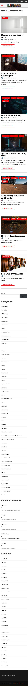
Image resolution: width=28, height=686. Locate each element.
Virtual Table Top (5, 487)
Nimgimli (3, 505)
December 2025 (5, 588)
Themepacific (22, 683)
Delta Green (4, 343)
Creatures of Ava (5, 332)
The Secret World (5, 465)
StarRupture (4, 443)
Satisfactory (4, 421)
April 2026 (3, 573)
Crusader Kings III (5, 336)
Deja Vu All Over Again (12, 273)
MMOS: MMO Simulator (7, 398)
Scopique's (14, 683)
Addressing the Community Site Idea (10, 538)
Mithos (3, 395)
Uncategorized (6, 98)
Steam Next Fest (5, 454)
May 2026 (3, 569)
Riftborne (3, 417)
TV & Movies (4, 476)
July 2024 (3, 647)
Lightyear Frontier (5, 384)
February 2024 (4, 665)
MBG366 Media (5, 533)
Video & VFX (5, 181)
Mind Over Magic (5, 391)
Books (3, 328)
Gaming (4, 56)
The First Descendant (6, 461)
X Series (3, 494)
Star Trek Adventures (6, 432)
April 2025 (3, 617)
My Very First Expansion (13, 236)
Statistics (3, 450)
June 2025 (3, 610)
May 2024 (3, 654)
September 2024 (5, 640)
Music (2, 402)
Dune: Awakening (5, 354)
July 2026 (3, 562)
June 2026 (3, 566)
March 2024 (4, 662)
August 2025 (4, 603)
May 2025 (3, 614)
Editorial (5, 17)
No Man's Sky (4, 410)
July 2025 (3, 606)
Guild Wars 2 (4, 373)
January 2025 (4, 629)
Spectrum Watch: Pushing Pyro (13, 154)
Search (3, 293)
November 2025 (5, 592)
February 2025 (4, 625)
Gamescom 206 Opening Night (8, 519)
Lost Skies (3, 387)
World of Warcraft (21, 218)
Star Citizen (5, 136)
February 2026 (4, 580)
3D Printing (4, 310)
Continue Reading (7, 45)
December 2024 (5, 632)
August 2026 (4, 558)
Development (4, 347)
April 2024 (3, 658)
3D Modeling (22, 178)
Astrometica (5, 101)
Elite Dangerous (5, 361)
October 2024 (4, 636)
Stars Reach (4, 446)
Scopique (5, 39)
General (3, 369)
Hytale (3, 380)
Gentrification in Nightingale (9, 74)
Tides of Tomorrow (6, 469)
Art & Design (14, 178)
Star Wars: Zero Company (7, 439)
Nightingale (11, 56)
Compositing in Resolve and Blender (12, 196)
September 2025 (5, 599)
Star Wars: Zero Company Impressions (10, 510)
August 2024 (4, 643)
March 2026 (4, 577)
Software (3, 424)
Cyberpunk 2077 (5, 339)
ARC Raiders (4, 317)
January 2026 (4, 584)
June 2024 (3, 651)
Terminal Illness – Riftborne (8, 548)
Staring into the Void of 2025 (12, 36)
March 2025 (4, 621)
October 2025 (4, 595)
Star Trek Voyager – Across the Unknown (11, 435)
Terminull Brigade (5, 458)
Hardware (3, 376)
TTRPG (3, 472)
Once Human (4, 413)
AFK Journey (4, 313)
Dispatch (3, 350)
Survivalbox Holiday (11, 115)
